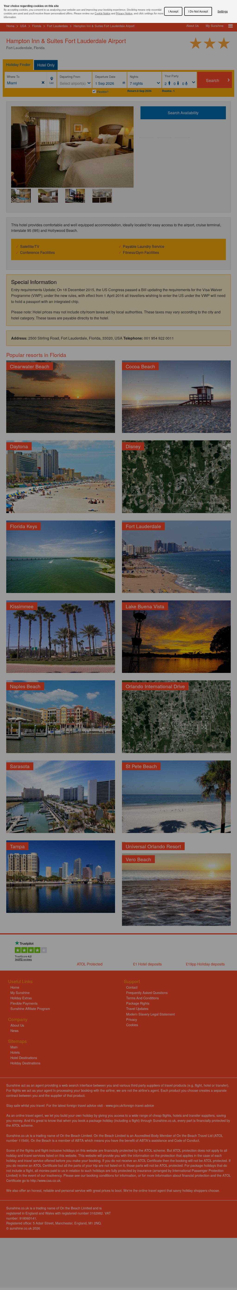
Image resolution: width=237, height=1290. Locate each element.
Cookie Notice (102, 13)
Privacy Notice (124, 13)
